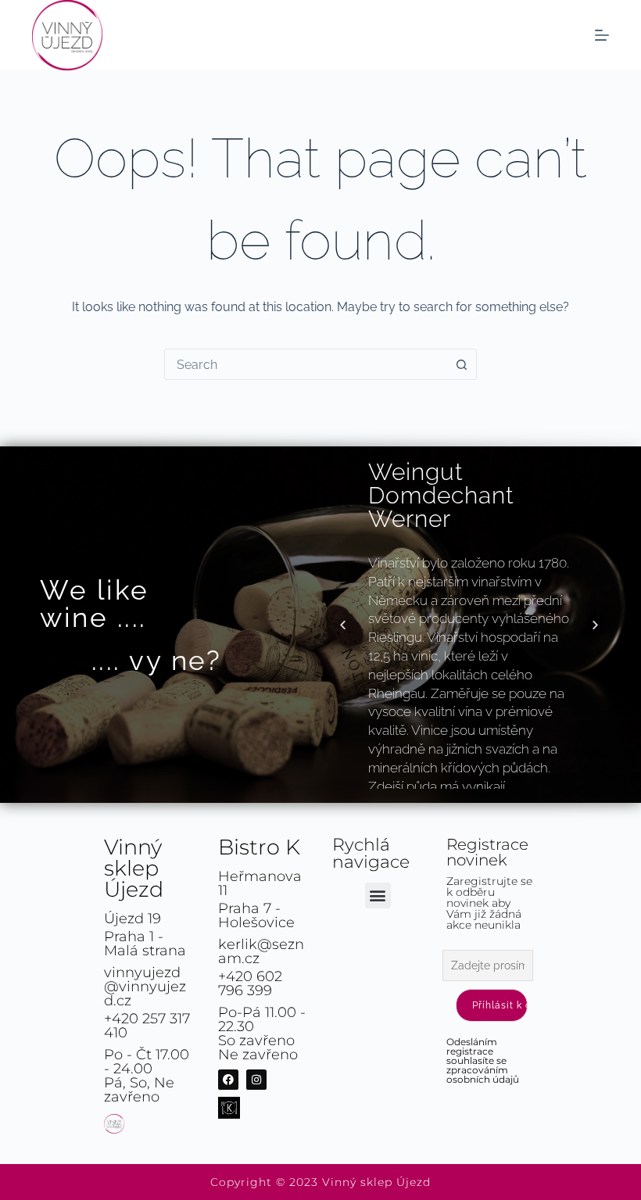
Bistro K (259, 847)
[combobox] (305, 364)
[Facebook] (228, 1079)
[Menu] (602, 35)
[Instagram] (256, 1079)
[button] (343, 625)
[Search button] (461, 364)
